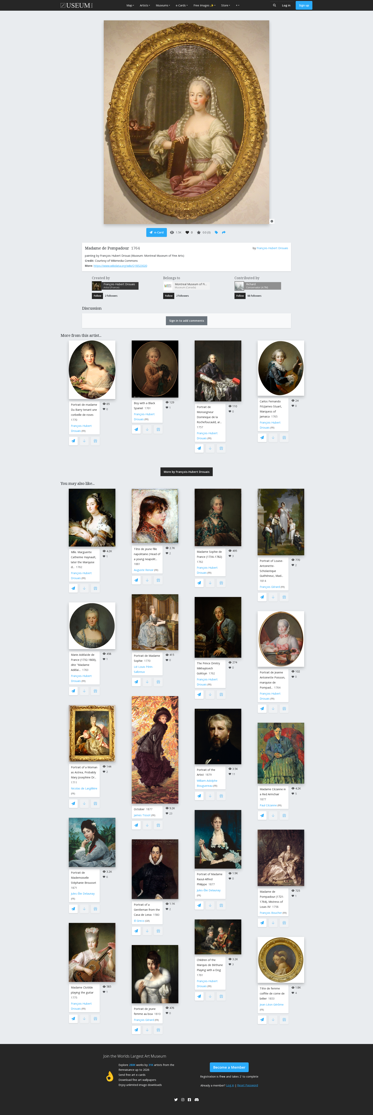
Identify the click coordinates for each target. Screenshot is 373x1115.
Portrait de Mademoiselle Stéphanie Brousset (83, 878)
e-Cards (181, 5)
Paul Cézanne (268, 805)
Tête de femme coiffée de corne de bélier (272, 993)
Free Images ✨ (203, 5)
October (139, 809)
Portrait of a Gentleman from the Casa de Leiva (147, 910)
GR (147, 921)
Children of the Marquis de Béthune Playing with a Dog (210, 965)
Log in (286, 5)
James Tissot (142, 815)
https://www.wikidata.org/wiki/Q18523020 (120, 266)
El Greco (139, 921)
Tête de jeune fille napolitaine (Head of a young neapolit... (147, 554)
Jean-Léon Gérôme (272, 1004)
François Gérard (144, 1020)
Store (224, 5)
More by (186, 472)
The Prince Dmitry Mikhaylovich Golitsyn (208, 668)
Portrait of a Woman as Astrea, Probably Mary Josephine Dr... (84, 772)
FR (83, 431)
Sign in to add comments (186, 320)
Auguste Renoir (143, 570)
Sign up (304, 5)
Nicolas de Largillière (84, 788)
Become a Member (229, 1067)
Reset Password (247, 1085)
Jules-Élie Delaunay (83, 893)
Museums (162, 5)
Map (129, 5)
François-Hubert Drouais (272, 248)
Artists (144, 5)
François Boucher (271, 913)
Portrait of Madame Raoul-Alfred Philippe (209, 879)
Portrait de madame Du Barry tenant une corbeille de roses (84, 410)
